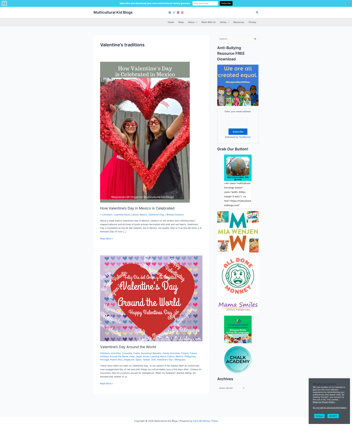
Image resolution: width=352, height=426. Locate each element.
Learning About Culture (126, 214)
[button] (257, 12)
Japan (139, 356)
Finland (185, 353)
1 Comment (106, 214)
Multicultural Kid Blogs (113, 12)
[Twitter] (174, 12)
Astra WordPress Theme (205, 421)
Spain (138, 359)
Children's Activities (110, 353)
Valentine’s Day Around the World (128, 347)
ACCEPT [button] (333, 416)
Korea (146, 356)
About (191, 22)
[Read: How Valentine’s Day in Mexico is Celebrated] (145, 132)
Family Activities (171, 353)
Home (171, 22)
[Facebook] (170, 12)
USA (153, 359)
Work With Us (208, 22)
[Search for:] (237, 38)
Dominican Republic (151, 353)
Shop (181, 22)
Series (223, 22)
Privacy (252, 22)
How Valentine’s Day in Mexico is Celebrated (137, 208)
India (131, 356)
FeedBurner (245, 137)
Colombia (127, 353)
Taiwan (146, 359)
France (193, 353)
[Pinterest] (182, 12)
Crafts (136, 353)
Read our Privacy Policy (324, 402)
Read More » (106, 238)
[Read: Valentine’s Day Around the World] (151, 298)
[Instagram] (178, 12)
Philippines (190, 356)
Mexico (143, 214)
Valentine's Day (156, 214)
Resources (238, 22)
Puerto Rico (116, 359)
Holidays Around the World (114, 356)
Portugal (104, 359)
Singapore (129, 359)
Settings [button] (319, 416)
